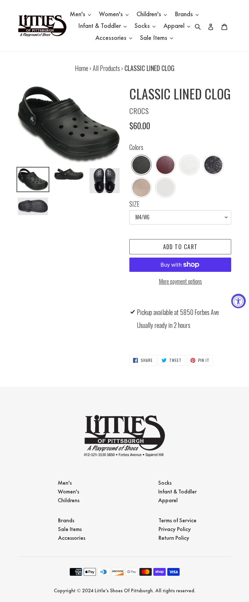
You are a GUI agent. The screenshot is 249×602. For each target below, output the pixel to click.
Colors (136, 147)
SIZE (134, 204)
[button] (141, 165)
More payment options (180, 281)
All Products (106, 68)
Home (81, 68)
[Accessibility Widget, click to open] (238, 301)
